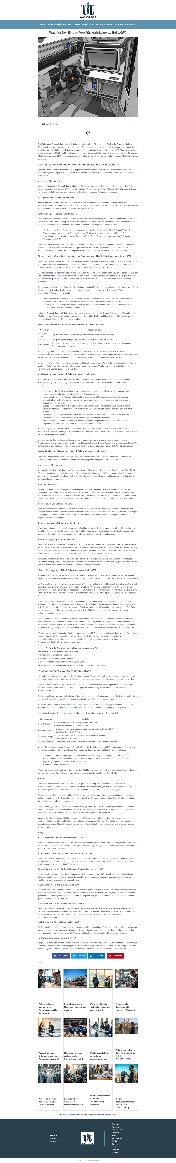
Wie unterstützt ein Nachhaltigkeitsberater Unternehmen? (100, 1007)
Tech (116, 24)
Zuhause (124, 24)
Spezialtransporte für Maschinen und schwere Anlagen (75, 1007)
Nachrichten (93, 24)
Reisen (110, 24)
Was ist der (45, 24)
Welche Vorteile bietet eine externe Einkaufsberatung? (99, 1056)
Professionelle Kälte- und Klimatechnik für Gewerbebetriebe (48, 1102)
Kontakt (132, 24)
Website (53, 1135)
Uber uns (54, 1138)
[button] (135, 124)
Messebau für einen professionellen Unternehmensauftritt (73, 1056)
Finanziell (55, 24)
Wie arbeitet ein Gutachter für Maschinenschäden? (73, 1102)
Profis (103, 24)
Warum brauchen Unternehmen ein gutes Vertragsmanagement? (49, 1056)
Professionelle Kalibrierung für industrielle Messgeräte (125, 1007)
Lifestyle (76, 24)
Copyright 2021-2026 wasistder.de (88, 1160)
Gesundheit (66, 24)
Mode (84, 24)
